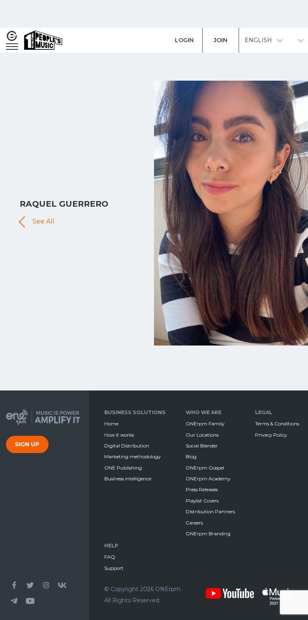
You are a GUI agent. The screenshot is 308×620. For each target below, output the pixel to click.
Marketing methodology (132, 456)
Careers (194, 523)
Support (114, 568)
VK (62, 585)
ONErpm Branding (208, 534)
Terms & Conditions (277, 424)
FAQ (109, 557)
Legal (263, 412)
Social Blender (202, 446)
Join (220, 40)
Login (184, 40)
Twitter (30, 585)
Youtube (30, 601)
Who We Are (203, 412)
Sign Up (27, 444)
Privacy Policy (271, 435)
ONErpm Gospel (205, 468)
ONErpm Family (205, 424)
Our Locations (202, 435)
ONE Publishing (123, 468)
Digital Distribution (126, 446)
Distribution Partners (210, 511)
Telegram (14, 601)
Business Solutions (135, 412)
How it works (119, 435)
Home (111, 424)
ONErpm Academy (208, 479)
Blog (191, 456)
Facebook (14, 585)
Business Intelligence (127, 479)
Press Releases (202, 489)
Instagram (46, 585)
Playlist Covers (202, 501)
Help (111, 546)
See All (43, 221)
